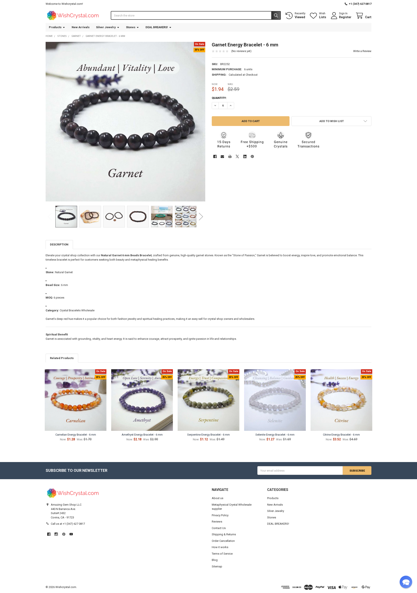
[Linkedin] (245, 156)
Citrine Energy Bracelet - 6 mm (341, 434)
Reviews (217, 521)
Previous (50, 216)
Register (345, 17)
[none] (125, 121)
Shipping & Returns (224, 534)
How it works (220, 547)
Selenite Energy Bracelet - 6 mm (275, 434)
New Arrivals (80, 27)
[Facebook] (215, 156)
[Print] (230, 156)
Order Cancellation (223, 540)
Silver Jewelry (106, 27)
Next (201, 216)
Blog (215, 560)
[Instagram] (56, 534)
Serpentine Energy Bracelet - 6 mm (208, 434)
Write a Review (362, 51)
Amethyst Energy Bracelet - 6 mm (142, 434)
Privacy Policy (220, 515)
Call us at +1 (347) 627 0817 (68, 523)
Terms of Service (222, 553)
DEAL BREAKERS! (157, 27)
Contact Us (219, 528)
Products (55, 27)
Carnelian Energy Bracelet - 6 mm (75, 434)
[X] (237, 156)
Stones (130, 27)
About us (217, 498)
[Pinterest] (252, 156)
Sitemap (217, 566)
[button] (331, 121)
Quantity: (219, 98)
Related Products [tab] (62, 358)
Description (59, 244)
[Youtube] (71, 534)
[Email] (222, 156)
